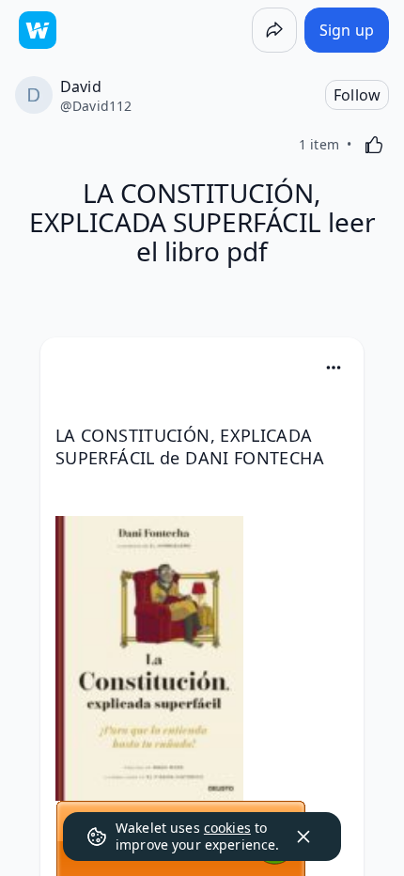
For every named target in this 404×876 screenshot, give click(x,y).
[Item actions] (334, 367)
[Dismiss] (303, 836)
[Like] (374, 145)
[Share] (274, 30)
